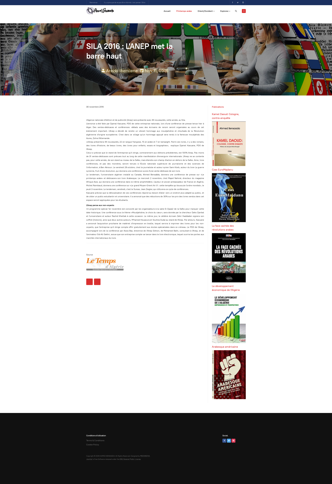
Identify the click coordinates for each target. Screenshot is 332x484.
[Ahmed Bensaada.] (100, 10)
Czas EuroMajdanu (222, 169)
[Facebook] (232, 2)
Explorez (224, 11)
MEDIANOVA (145, 456)
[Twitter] (237, 2)
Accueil (167, 11)
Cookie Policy (92, 444)
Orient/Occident (205, 11)
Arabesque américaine (225, 346)
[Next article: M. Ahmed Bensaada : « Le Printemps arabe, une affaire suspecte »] (97, 282)
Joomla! (89, 459)
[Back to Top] (324, 476)
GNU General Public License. (130, 459)
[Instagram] (243, 2)
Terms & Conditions (95, 440)
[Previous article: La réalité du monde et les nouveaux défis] (89, 282)
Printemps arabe (184, 11)
